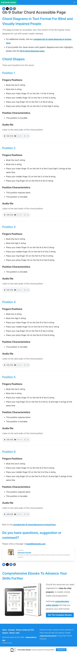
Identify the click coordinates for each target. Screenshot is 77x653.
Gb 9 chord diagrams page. (32, 51)
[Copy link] (14, 8)
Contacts (11, 630)
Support (5, 633)
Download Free (61, 649)
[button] (74, 2)
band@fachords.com (35, 544)
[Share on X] (7, 8)
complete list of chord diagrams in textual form (34, 524)
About (4, 630)
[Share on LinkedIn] (10, 8)
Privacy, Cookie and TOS (25, 630)
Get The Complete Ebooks (60, 615)
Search (12, 633)
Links (17, 633)
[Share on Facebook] (3, 8)
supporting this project (48, 636)
